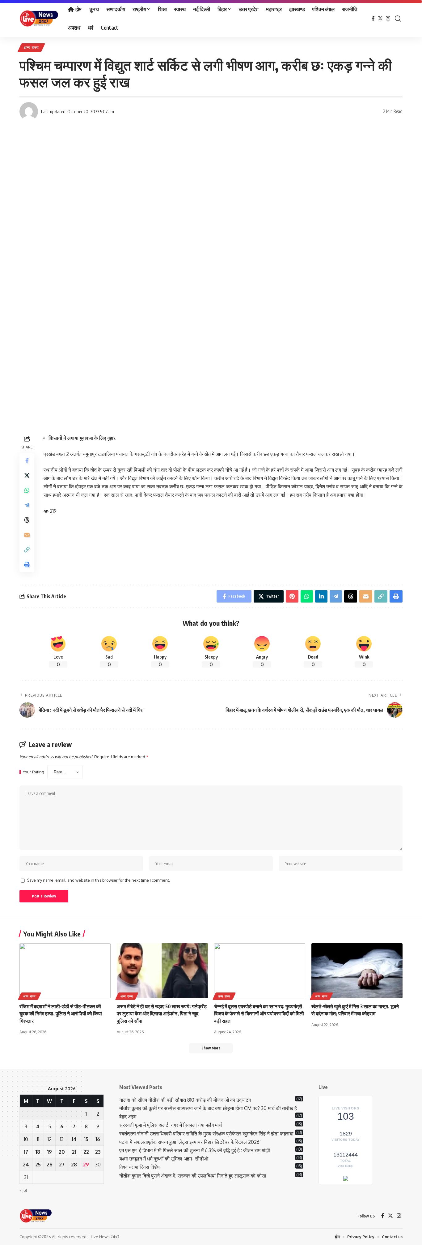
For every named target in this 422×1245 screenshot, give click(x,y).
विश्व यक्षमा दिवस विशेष (139, 1167)
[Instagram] (388, 18)
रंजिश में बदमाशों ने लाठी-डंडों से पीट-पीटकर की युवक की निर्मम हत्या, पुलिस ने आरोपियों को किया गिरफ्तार (60, 1013)
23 (98, 1152)
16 (97, 1139)
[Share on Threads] (26, 520)
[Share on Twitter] (26, 475)
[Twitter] (380, 18)
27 (62, 1164)
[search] (398, 18)
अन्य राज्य (31, 47)
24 (26, 1164)
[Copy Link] (26, 550)
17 (26, 1152)
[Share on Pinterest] (292, 596)
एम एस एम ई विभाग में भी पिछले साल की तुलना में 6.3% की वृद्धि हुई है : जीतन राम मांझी (194, 1150)
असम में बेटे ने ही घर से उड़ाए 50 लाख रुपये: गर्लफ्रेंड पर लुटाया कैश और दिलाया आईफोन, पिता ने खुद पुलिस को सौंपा (162, 1013)
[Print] (26, 564)
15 (86, 1139)
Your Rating (33, 772)
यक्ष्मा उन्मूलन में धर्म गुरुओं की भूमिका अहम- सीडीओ (164, 1159)
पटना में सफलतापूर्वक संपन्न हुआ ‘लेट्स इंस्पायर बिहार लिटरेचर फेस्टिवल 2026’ (190, 1142)
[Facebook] (373, 18)
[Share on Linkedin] (321, 596)
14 (74, 1139)
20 (62, 1152)
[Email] (26, 535)
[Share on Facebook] (26, 460)
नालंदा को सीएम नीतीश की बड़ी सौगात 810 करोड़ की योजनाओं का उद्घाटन (185, 1100)
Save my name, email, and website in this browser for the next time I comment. (98, 880)
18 (38, 1152)
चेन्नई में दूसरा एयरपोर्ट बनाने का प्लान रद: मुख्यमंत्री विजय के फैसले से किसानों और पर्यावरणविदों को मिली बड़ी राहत (259, 1013)
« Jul (23, 1190)
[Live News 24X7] (38, 18)
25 (38, 1164)
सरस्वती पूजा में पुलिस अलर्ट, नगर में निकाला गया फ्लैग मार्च (170, 1125)
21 (74, 1152)
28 (74, 1164)
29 (86, 1164)
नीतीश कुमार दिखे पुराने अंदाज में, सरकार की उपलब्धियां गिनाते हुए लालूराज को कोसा (192, 1176)
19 (49, 1152)
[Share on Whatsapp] (26, 490)
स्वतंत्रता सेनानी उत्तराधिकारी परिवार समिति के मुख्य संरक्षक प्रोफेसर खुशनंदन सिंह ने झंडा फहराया (206, 1133)
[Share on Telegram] (26, 505)
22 (86, 1152)
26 (50, 1164)
